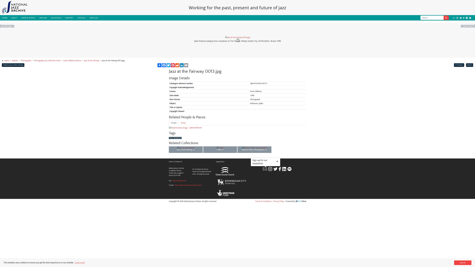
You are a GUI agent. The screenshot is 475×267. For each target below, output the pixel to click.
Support (69, 18)
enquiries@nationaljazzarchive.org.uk (188, 185)
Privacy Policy (278, 201)
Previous (459, 65)
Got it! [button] (462, 263)
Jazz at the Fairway (91, 60)
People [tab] (174, 123)
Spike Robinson (195, 127)
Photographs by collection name (47, 60)
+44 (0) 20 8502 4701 (179, 181)
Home (4, 18)
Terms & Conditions (263, 201)
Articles (94, 18)
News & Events (28, 18)
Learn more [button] (80, 263)
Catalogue (56, 18)
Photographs (26, 60)
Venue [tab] (183, 123)
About (14, 18)
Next (469, 65)
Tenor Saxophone (175, 138)
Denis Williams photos (72, 60)
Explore (43, 18)
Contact (81, 18)
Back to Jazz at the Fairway (13, 65)
